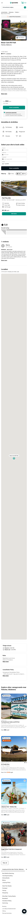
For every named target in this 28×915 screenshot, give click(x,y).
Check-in (3, 147)
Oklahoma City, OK (5, 762)
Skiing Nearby (5, 878)
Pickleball (4, 888)
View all (5, 863)
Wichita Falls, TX (5, 805)
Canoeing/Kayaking (7, 875)
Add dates (14, 213)
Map (25, 173)
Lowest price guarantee (11, 112)
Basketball (5, 898)
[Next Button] (25, 706)
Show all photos (21, 37)
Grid (19, 173)
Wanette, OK (4, 847)
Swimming (5, 903)
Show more (4, 93)
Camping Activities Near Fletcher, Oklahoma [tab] (13, 869)
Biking (4, 880)
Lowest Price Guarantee (15, 16)
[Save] (24, 21)
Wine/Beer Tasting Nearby (9, 896)
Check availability (14, 107)
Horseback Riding (6, 900)
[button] (11, 173)
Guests (3, 161)
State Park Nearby (7, 886)
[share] (20, 21)
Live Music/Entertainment (9, 908)
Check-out (4, 152)
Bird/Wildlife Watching (8, 873)
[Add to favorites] (24, 695)
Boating (4, 906)
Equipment (4, 157)
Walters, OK (3, 720)
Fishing (4, 890)
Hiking (4, 911)
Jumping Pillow (6, 882)
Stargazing (5, 892)
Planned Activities (7, 913)
